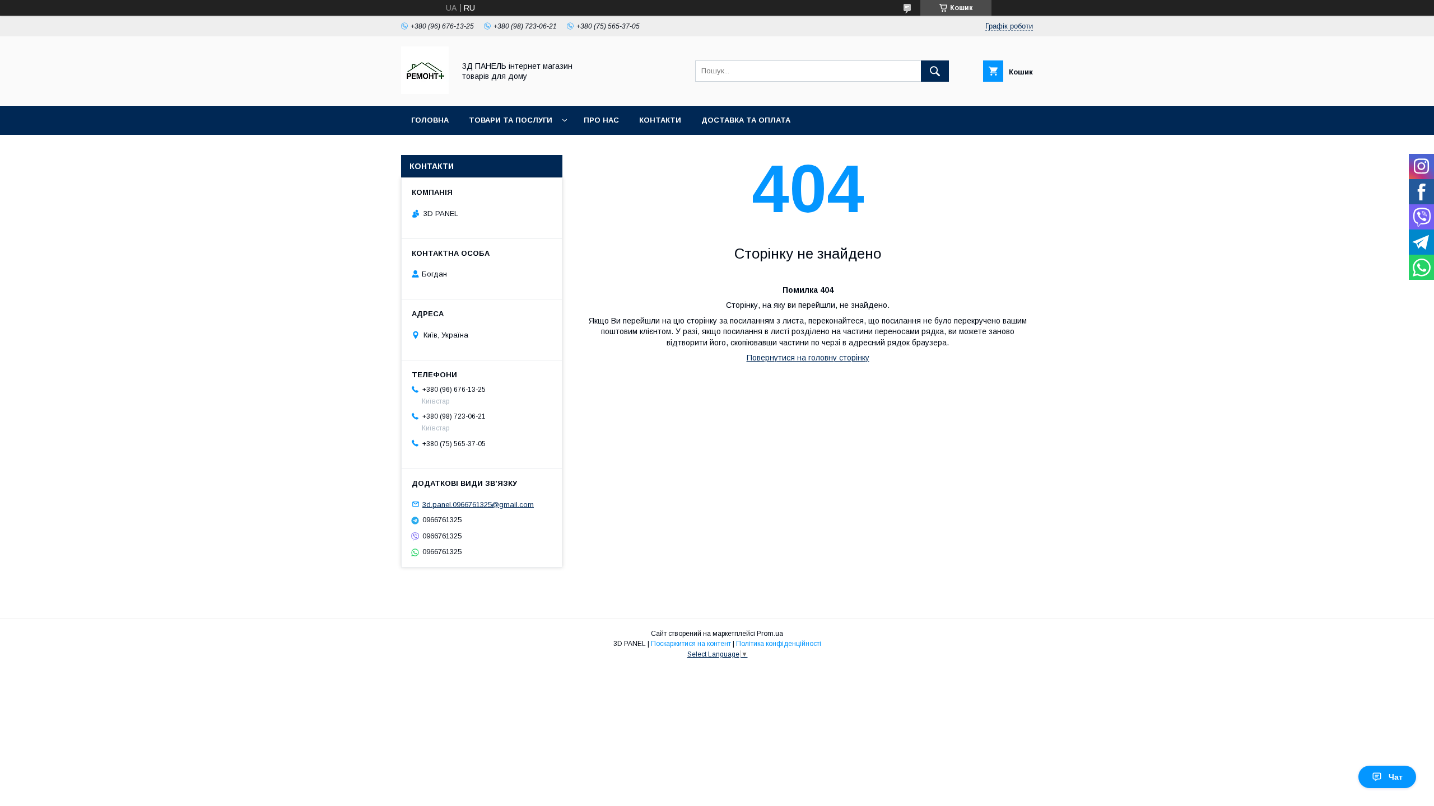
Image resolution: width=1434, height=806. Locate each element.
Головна (430, 120)
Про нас (601, 120)
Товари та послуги (510, 120)
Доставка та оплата (745, 120)
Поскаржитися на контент (691, 644)
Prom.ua (770, 634)
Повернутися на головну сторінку (808, 357)
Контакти (660, 120)
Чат (1396, 776)
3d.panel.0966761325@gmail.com (478, 504)
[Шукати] (935, 71)
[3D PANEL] (425, 91)
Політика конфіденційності (778, 644)
